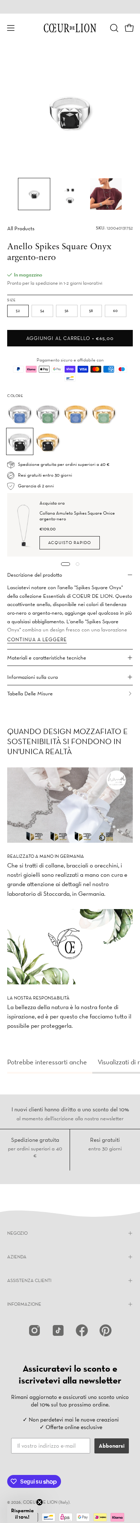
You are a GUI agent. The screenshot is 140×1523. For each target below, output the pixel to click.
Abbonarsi (112, 1445)
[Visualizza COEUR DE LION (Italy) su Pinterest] (105, 1330)
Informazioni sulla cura (32, 676)
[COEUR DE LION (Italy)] (70, 28)
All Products (20, 228)
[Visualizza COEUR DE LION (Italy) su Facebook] (82, 1330)
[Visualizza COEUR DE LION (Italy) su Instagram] (34, 1330)
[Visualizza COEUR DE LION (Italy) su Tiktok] (58, 1330)
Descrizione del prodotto (34, 574)
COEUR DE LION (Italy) (46, 1502)
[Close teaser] (39, 1502)
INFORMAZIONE (24, 1304)
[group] (70, 7)
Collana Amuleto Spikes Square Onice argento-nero (77, 516)
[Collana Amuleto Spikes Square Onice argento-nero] (23, 525)
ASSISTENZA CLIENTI (29, 1280)
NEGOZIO (17, 1233)
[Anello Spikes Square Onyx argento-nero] (34, 194)
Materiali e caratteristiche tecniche (46, 657)
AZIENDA (17, 1257)
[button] (113, 28)
